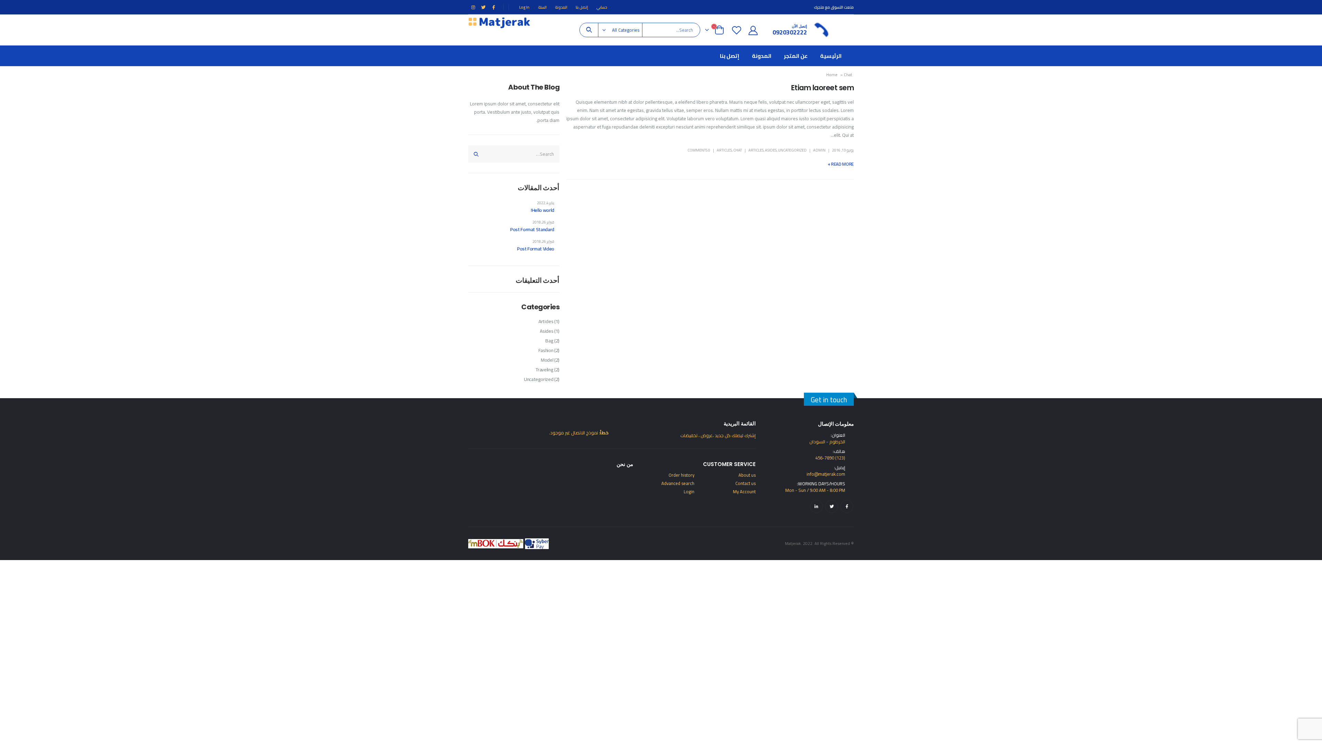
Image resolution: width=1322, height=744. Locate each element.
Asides (771, 150)
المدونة (561, 7)
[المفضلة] (736, 30)
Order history (681, 475)
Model (547, 359)
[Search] (589, 30)
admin (819, 150)
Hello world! (542, 210)
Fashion (546, 350)
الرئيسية (831, 56)
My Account (744, 491)
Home (832, 75)
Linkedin (816, 506)
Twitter (831, 506)
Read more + (841, 164)
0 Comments (699, 150)
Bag (549, 340)
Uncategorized (792, 150)
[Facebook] (493, 7)
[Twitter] (483, 7)
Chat (737, 150)
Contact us (745, 483)
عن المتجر (796, 56)
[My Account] (753, 30)
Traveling (544, 369)
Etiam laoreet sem (822, 88)
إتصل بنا (582, 7)
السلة (542, 7)
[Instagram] (473, 7)
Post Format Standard (532, 229)
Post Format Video (535, 248)
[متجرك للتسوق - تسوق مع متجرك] (499, 22)
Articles (756, 150)
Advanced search (677, 483)
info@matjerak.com (826, 474)
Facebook (846, 506)
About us (747, 475)
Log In (524, 7)
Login (689, 491)
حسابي (601, 7)
